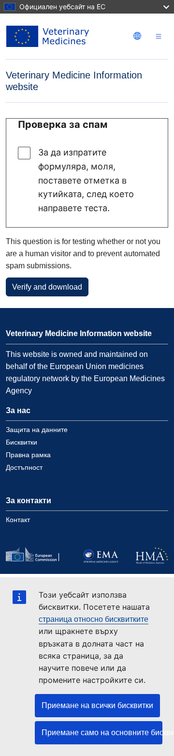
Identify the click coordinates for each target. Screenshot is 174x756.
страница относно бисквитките (93, 619)
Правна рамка (28, 455)
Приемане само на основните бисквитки (102, 732)
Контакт (18, 520)
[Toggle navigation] (158, 37)
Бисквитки (21, 442)
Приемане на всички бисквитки (97, 705)
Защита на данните (37, 429)
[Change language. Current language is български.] (137, 36)
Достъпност (24, 467)
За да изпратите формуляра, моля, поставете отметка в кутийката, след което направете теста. (86, 180)
